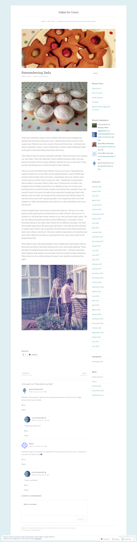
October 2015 (96, 328)
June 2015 (95, 346)
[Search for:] (102, 73)
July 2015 (95, 342)
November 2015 (97, 323)
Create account (97, 377)
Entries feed (96, 386)
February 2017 (97, 264)
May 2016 (95, 301)
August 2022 (96, 191)
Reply (24, 410)
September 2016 (98, 287)
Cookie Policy (38, 538)
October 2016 (96, 282)
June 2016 (95, 296)
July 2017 (95, 250)
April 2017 (95, 260)
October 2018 (96, 209)
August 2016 (96, 291)
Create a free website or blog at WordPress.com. (40, 528)
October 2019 (96, 205)
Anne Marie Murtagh (106, 143)
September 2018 (98, 214)
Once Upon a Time (27, 374)
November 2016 (97, 278)
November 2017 (97, 241)
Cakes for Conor (68, 12)
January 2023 (96, 187)
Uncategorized (97, 361)
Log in (94, 381)
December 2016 (97, 273)
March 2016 (96, 310)
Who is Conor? (97, 93)
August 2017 (96, 246)
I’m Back (95, 102)
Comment (80, 519)
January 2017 (96, 269)
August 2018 (96, 219)
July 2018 (95, 223)
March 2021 (96, 200)
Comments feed (98, 391)
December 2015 (97, 319)
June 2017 (95, 255)
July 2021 (95, 196)
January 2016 (96, 314)
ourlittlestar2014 (40, 76)
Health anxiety (97, 97)
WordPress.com (98, 395)
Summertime (83, 374)
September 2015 (98, 332)
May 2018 (95, 228)
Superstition (96, 88)
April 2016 (95, 305)
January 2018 (96, 232)
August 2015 (96, 337)
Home (43, 21)
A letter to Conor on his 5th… (106, 137)
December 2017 (97, 237)
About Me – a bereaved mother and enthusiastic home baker (71, 21)
